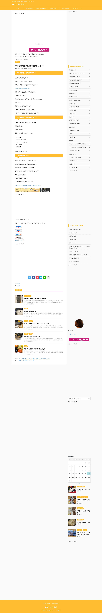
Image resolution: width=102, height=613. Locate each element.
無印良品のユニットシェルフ (26, 360)
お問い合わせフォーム (74, 258)
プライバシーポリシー (74, 261)
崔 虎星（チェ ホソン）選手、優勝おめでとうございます (34, 358)
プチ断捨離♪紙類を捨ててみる (22, 88)
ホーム (17, 8)
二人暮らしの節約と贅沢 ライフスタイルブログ (51, 610)
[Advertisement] (39, 29)
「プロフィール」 (72, 334)
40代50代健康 (53, 8)
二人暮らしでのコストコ (83, 489)
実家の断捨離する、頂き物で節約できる (34, 349)
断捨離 (18, 283)
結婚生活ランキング (20, 240)
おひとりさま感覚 (73, 232)
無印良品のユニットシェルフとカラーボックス (36, 323)
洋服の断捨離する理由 (30, 311)
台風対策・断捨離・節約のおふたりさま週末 (36, 298)
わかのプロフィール (77, 8)
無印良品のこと (29, 8)
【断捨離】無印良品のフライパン (33, 336)
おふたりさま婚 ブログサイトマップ (78, 254)
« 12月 (78, 483)
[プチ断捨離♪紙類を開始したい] (40, 277)
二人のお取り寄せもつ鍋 (83, 522)
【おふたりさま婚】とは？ (41, 8)
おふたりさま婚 (18, 4)
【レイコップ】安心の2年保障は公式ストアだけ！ (27, 185)
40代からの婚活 (65, 8)
